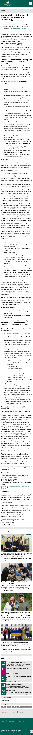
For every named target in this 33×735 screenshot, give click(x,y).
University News (6, 532)
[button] (29, 3)
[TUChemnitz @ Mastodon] (24, 707)
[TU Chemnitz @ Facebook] (3, 707)
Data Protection (22, 721)
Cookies (4, 724)
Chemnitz (13, 715)
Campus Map (23, 712)
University (4, 715)
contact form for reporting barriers (21, 28)
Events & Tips (5, 658)
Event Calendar (7, 697)
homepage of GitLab (13, 399)
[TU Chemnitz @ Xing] (19, 707)
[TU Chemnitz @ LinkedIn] (14, 707)
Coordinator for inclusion (7, 732)
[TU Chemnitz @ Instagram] (9, 707)
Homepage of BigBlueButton (14, 397)
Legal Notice (11, 721)
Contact (13, 712)
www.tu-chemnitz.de (24, 49)
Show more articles (17, 655)
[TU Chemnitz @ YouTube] (29, 707)
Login (3, 721)
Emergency (4, 712)
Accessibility (13, 724)
